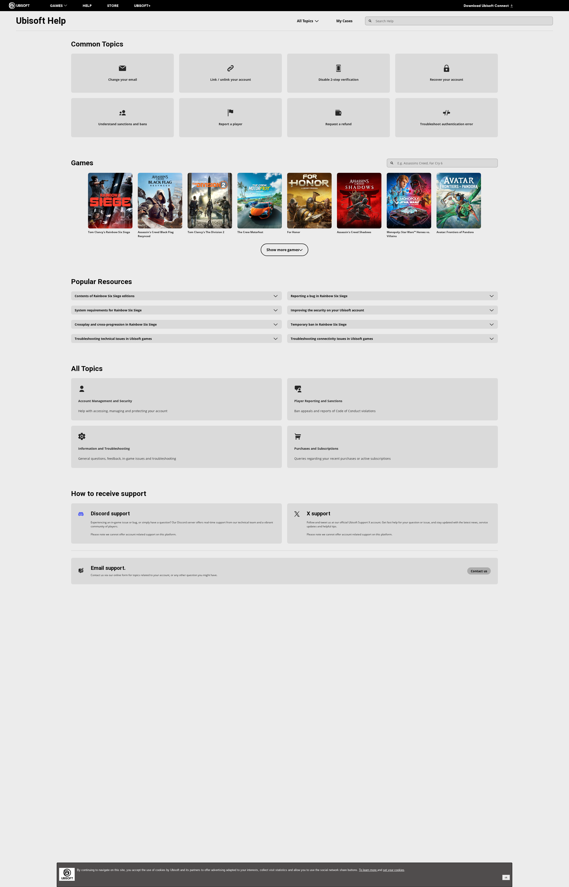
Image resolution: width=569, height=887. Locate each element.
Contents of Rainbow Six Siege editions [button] (104, 296)
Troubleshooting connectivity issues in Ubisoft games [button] (332, 338)
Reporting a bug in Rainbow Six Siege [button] (319, 296)
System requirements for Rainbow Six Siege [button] (108, 310)
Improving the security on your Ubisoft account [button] (327, 310)
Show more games (282, 249)
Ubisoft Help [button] (41, 21)
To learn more (368, 870)
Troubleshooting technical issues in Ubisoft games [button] (113, 338)
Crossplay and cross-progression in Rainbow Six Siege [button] (116, 324)
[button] (122, 73)
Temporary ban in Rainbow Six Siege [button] (319, 324)
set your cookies (393, 870)
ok (506, 877)
